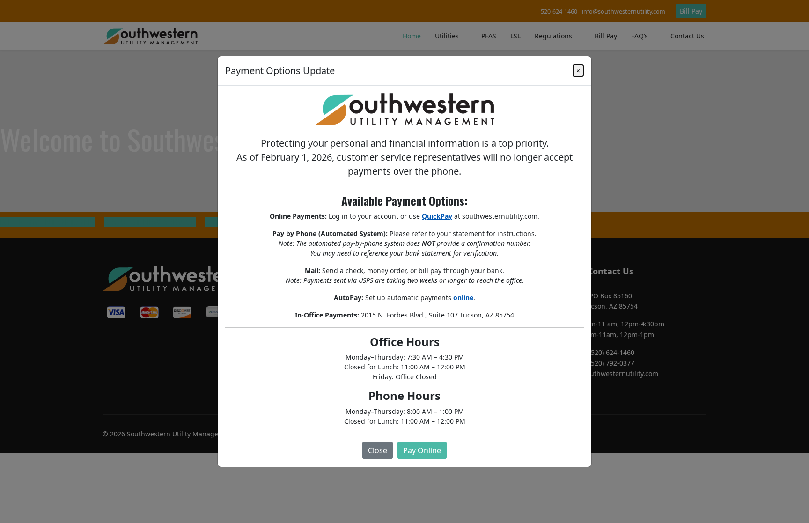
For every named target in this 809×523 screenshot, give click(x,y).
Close (377, 450)
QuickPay (437, 216)
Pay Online (422, 450)
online (463, 297)
